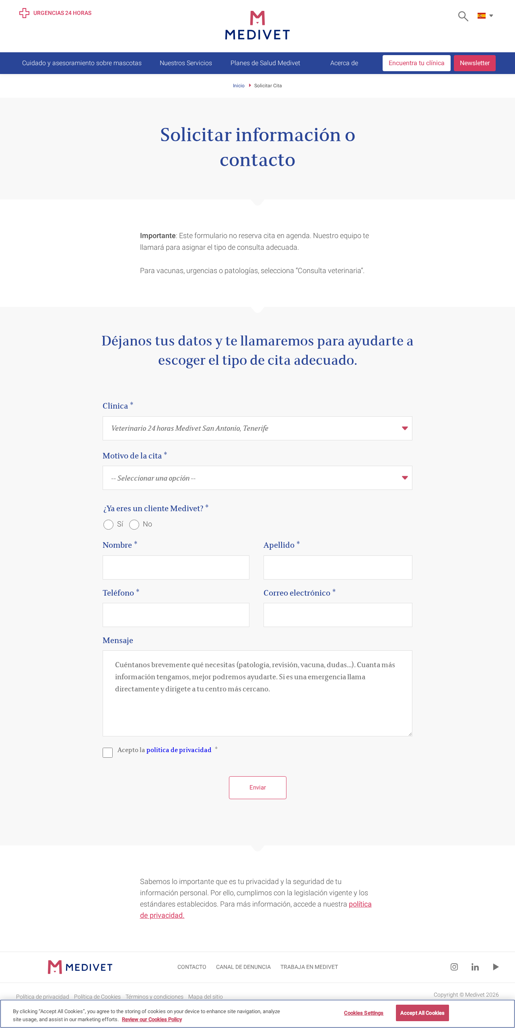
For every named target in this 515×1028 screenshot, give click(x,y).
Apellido (279, 545)
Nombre (117, 545)
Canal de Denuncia (243, 967)
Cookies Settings (363, 1013)
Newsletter (475, 63)
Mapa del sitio (205, 996)
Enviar (257, 787)
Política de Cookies (97, 996)
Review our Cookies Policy (152, 1019)
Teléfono (118, 592)
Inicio (239, 85)
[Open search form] (465, 16)
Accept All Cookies (422, 1013)
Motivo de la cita (132, 455)
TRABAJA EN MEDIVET (309, 967)
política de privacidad (179, 749)
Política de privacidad (42, 996)
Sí (119, 524)
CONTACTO (191, 967)
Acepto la (164, 749)
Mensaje (118, 640)
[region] (257, 1013)
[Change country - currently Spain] (486, 16)
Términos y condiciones (154, 996)
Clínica (115, 406)
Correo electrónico (297, 592)
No (146, 524)
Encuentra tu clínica (417, 63)
